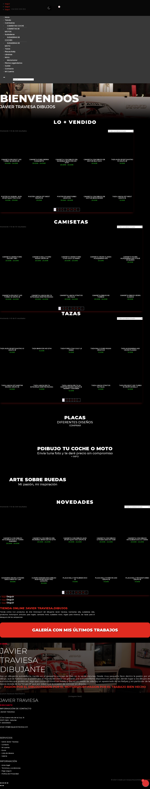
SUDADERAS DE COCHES (12, 38)
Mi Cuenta (9, 71)
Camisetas (10, 23)
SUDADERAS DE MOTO (12, 44)
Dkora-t (147, 780)
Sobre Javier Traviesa (10, 742)
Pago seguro (7, 771)
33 (68, 210)
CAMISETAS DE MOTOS (12, 30)
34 (71, 210)
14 (79, 308)
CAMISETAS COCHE (15, 26)
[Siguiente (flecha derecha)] (3, 785)
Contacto (5, 745)
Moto (7, 57)
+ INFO (75, 456)
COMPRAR (75, 425)
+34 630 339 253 (18, 9)
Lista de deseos (8, 753)
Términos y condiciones (11, 768)
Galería (4, 756)
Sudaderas (10, 34)
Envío (4, 750)
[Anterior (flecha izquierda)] (1, 785)
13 (76, 308)
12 (72, 308)
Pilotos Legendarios (13, 63)
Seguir (10, 596)
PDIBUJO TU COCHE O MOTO (75, 448)
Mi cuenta (5, 747)
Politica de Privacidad (10, 774)
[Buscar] (47, 8)
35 (75, 210)
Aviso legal (6, 765)
